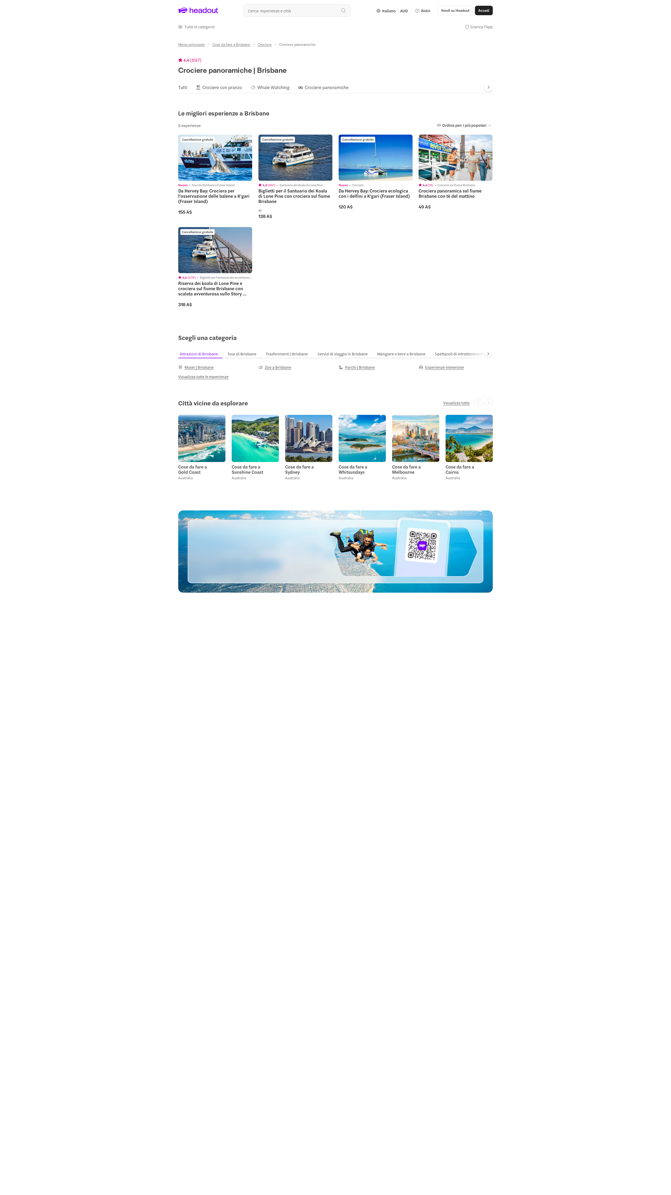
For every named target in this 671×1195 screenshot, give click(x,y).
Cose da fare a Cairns (460, 469)
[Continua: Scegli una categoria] (488, 354)
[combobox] (297, 10)
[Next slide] (488, 87)
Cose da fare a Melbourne (406, 469)
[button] (196, 26)
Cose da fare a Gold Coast (192, 469)
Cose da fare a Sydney (299, 469)
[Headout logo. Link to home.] (198, 10)
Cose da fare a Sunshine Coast (247, 469)
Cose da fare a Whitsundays (353, 469)
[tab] (182, 87)
